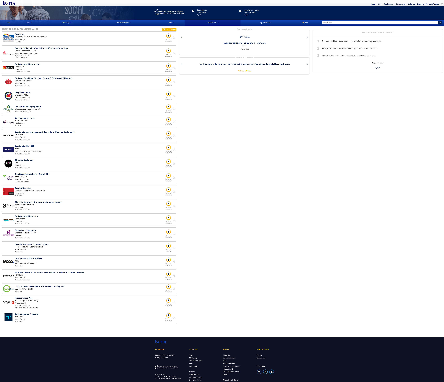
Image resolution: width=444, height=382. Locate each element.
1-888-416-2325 (168, 355)
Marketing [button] (66, 23)
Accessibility (176, 378)
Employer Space (195, 380)
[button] (373, 3)
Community (261, 358)
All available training (230, 380)
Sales (191, 355)
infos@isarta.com (161, 358)
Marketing (193, 358)
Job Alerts (193, 374)
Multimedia (193, 366)
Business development (231, 366)
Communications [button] (122, 23)
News (432, 4)
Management (228, 369)
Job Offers (193, 349)
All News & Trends (244, 71)
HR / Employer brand (231, 372)
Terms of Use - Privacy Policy (165, 376)
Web (191, 363)
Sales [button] (28, 23)
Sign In (377, 68)
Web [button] (171, 23)
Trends (259, 355)
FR (442, 4)
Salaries (192, 372)
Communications (195, 361)
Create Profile (377, 63)
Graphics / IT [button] (212, 23)
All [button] (8, 23)
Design (225, 374)
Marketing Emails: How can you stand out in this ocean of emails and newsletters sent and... (245, 64)
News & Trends (263, 349)
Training (420, 4)
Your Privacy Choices (162, 378)
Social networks (229, 363)
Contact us (159, 349)
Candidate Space (195, 377)
